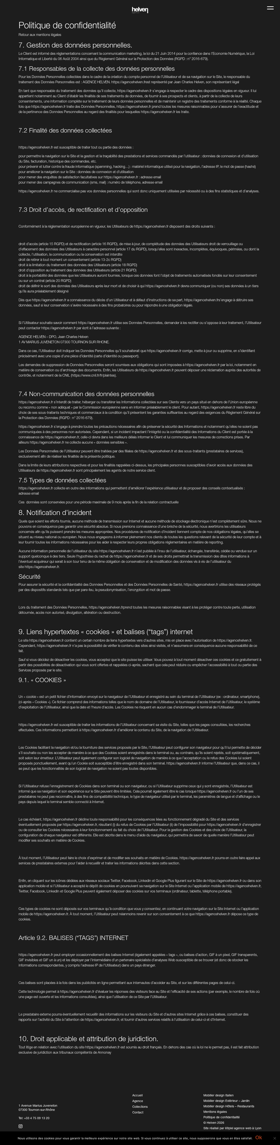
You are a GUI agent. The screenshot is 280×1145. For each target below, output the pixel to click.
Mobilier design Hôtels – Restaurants (228, 1106)
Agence (137, 1101)
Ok (258, 1137)
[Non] (274, 1138)
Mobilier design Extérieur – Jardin (226, 1101)
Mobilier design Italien (218, 1095)
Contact (137, 1112)
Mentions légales (215, 1111)
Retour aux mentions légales (40, 35)
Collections (140, 1106)
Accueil (137, 1095)
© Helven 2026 (213, 1122)
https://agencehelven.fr (128, 82)
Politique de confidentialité (221, 1117)
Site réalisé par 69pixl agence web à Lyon (232, 1128)
